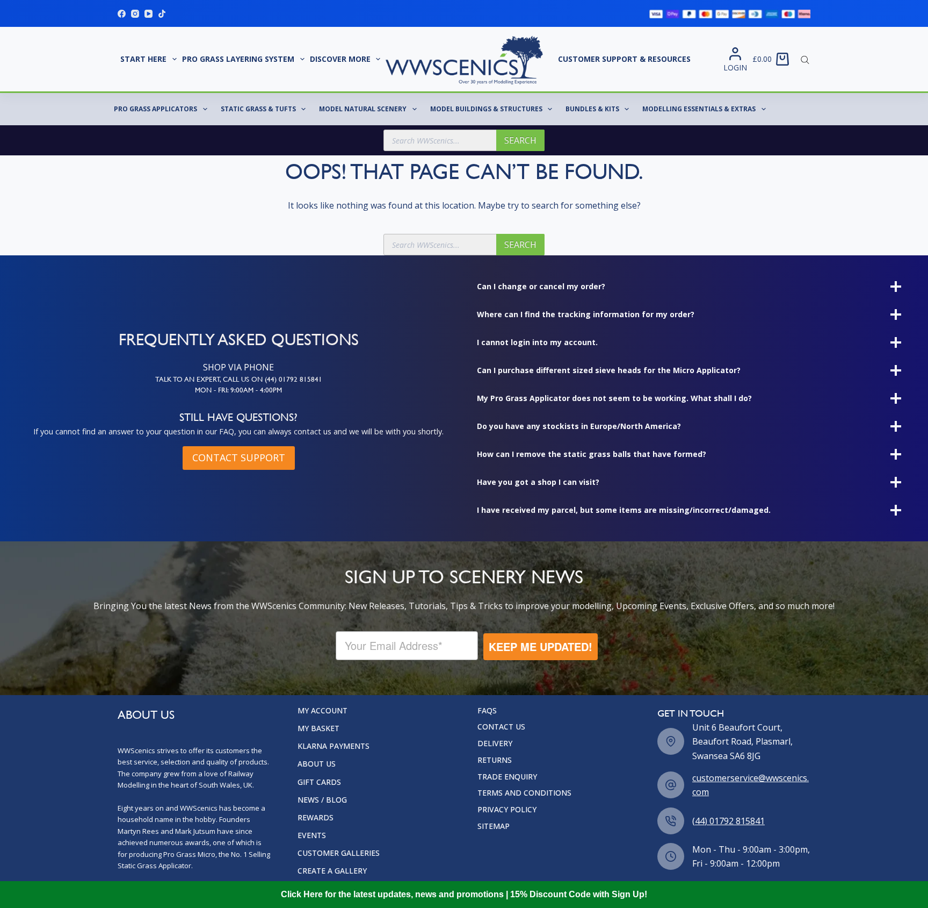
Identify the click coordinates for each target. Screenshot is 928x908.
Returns (494, 760)
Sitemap (493, 826)
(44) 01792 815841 (728, 821)
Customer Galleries (339, 853)
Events (312, 835)
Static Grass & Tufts (258, 108)
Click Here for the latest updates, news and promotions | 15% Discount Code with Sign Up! (464, 894)
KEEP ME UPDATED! (534, 646)
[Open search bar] (805, 59)
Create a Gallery (332, 871)
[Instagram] (135, 14)
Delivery (494, 743)
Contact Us (501, 727)
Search (520, 140)
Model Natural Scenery (363, 108)
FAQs (487, 711)
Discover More (340, 59)
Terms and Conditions (524, 793)
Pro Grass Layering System (238, 59)
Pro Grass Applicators (155, 108)
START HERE (143, 59)
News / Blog (322, 800)
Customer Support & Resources (624, 59)
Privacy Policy (506, 809)
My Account (322, 711)
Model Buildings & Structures (486, 108)
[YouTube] (148, 14)
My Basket (318, 728)
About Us (317, 764)
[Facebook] (122, 14)
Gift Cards (319, 782)
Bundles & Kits (592, 108)
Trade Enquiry (507, 777)
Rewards (316, 818)
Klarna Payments (333, 746)
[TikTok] (162, 14)
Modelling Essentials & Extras (699, 108)
